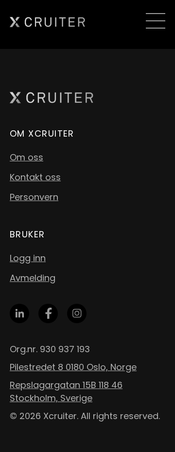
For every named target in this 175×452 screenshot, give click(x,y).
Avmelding (32, 278)
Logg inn (28, 258)
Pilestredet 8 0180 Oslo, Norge (73, 367)
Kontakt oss (35, 177)
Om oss (26, 157)
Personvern (34, 197)
